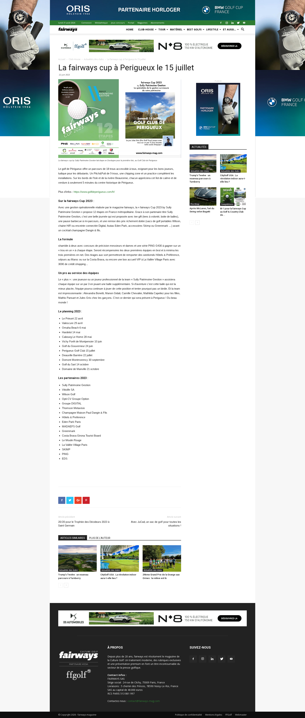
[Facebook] (220, 22)
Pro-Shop (195, 204)
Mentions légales (213, 714)
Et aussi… (229, 29)
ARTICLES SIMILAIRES (72, 538)
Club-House (146, 29)
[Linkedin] (232, 22)
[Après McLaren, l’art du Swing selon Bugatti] (203, 196)
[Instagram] (226, 22)
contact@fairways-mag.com (144, 701)
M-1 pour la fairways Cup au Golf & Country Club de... (233, 211)
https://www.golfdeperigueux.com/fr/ (94, 191)
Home (129, 29)
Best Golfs (194, 29)
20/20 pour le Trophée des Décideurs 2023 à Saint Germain (83, 523)
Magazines (142, 22)
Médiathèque (101, 22)
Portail (131, 22)
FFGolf (228, 714)
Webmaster (241, 714)
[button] (242, 29)
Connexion (86, 22)
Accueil (61, 59)
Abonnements (157, 22)
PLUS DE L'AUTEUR (99, 538)
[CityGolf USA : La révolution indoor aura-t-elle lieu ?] (119, 558)
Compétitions (227, 204)
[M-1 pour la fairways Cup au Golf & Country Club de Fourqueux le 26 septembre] (233, 196)
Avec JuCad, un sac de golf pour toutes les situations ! (156, 523)
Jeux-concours (118, 22)
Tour (161, 29)
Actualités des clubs (94, 59)
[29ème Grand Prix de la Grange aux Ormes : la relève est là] (162, 558)
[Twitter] (238, 22)
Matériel (176, 29)
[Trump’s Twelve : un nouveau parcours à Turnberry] (77, 558)
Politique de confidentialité (188, 714)
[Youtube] (244, 22)
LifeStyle (212, 29)
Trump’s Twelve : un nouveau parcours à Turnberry (200, 178)
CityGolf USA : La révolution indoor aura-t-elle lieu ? (233, 178)
